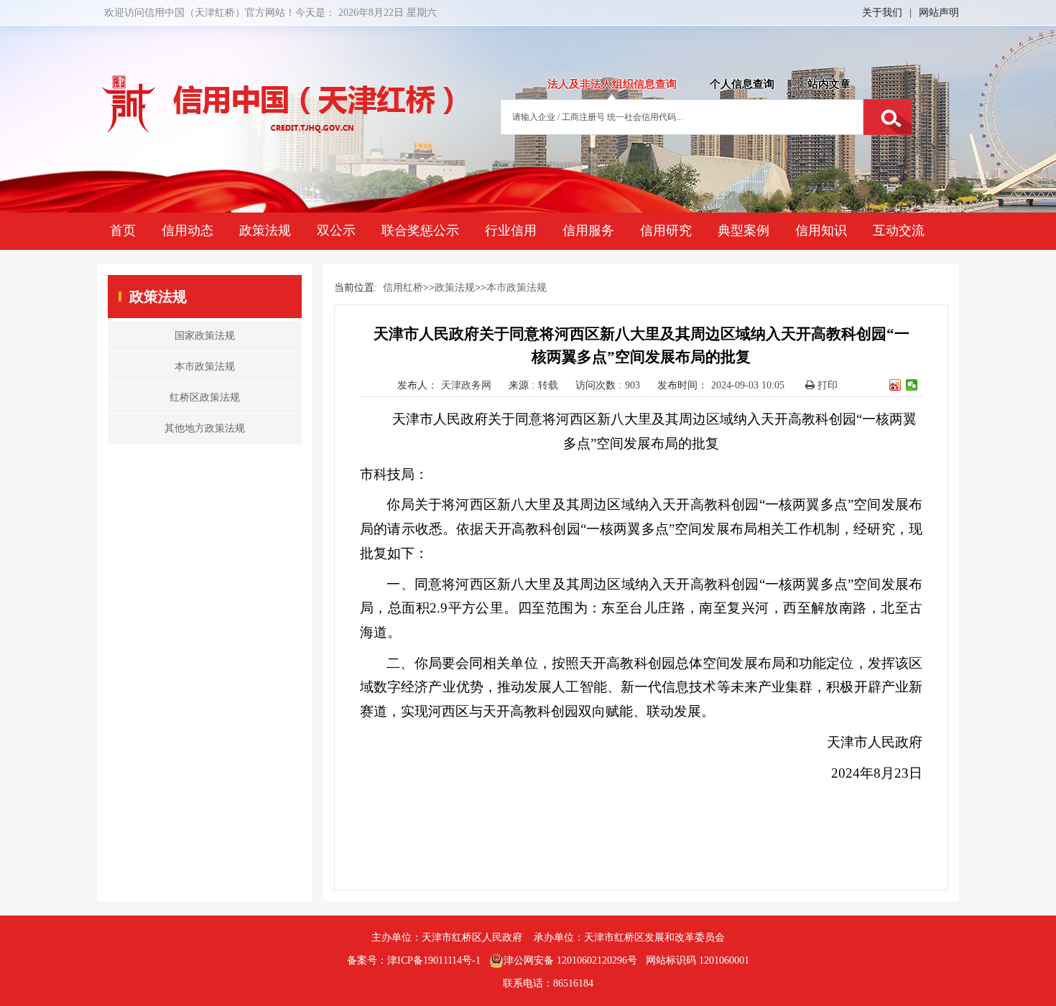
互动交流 (899, 230)
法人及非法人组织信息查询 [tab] (612, 84)
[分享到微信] (912, 385)
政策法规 (265, 230)
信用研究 (666, 230)
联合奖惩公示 (420, 230)
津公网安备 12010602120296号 (570, 960)
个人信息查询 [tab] (742, 84)
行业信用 (511, 230)
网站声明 (939, 12)
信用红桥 (403, 287)
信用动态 (187, 230)
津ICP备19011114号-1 (434, 960)
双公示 (336, 230)
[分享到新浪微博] (895, 385)
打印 (826, 385)
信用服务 (588, 230)
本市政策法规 (516, 287)
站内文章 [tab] (829, 84)
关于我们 (882, 12)
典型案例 (743, 230)
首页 (123, 230)
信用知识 (821, 230)
